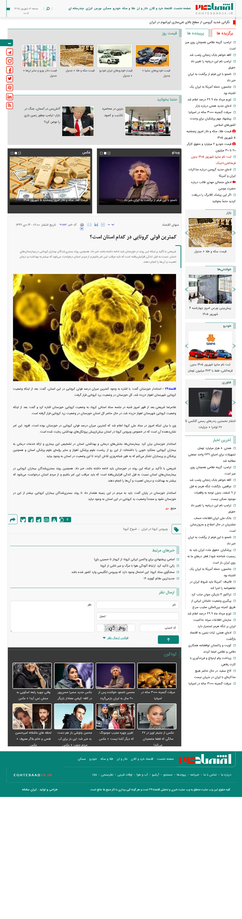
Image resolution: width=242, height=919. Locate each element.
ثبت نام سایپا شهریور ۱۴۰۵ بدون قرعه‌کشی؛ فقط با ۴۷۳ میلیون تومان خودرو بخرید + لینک (210, 371)
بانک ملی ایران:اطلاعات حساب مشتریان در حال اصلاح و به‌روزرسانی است (213, 525)
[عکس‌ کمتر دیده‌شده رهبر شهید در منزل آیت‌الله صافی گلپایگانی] (43, 181)
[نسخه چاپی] (82, 224)
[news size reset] (111, 224)
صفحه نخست (182, 8)
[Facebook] (31, 519)
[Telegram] (38, 519)
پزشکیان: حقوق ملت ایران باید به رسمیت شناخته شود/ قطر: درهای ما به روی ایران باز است (211, 556)
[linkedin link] (10, 97)
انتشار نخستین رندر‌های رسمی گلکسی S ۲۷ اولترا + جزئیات (210, 424)
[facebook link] (10, 70)
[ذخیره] (96, 224)
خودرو (117, 8)
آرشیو (155, 774)
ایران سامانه (29, 789)
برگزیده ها (225, 33)
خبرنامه (194, 774)
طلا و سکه (128, 8)
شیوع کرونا (130, 529)
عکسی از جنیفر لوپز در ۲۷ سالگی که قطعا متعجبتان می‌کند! (158, 739)
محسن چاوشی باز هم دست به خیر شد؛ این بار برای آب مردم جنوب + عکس (74, 739)
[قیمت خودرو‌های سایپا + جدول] (152, 56)
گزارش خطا (54, 519)
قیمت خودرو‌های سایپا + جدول (156, 73)
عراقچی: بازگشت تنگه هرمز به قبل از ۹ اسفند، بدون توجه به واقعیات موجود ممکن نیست (213, 493)
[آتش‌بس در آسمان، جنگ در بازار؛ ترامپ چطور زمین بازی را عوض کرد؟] (78, 121)
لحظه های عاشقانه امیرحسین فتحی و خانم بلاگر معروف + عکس (33, 739)
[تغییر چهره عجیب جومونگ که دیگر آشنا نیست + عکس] (115, 716)
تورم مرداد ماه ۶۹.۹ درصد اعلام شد (209, 99)
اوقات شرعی (124, 774)
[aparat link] (10, 88)
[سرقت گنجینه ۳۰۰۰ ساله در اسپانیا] (157, 676)
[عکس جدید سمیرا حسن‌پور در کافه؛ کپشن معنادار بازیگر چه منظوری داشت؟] (73, 676)
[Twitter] (23, 519)
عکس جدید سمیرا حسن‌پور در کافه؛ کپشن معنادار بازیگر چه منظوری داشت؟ (75, 698)
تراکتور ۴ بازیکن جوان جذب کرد (211, 594)
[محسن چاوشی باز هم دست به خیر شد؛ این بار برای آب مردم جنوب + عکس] (73, 716)
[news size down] (102, 224)
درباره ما (226, 774)
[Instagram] (46, 519)
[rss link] (10, 106)
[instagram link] (10, 61)
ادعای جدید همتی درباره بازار (213, 106)
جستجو (168, 774)
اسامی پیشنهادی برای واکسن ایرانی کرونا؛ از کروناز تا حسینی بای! (134, 559)
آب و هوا (142, 774)
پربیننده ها (195, 33)
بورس (97, 8)
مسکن (107, 8)
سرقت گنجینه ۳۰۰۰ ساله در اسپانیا (210, 112)
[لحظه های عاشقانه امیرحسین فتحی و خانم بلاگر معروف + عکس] (32, 716)
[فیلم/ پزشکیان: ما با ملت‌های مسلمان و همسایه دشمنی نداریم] (138, 181)
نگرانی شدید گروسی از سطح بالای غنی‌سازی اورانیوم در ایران (189, 22)
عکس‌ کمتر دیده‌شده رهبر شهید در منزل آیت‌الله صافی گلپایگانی (48, 197)
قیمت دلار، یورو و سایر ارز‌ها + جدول (40, 73)
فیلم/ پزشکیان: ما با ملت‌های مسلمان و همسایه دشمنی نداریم (141, 197)
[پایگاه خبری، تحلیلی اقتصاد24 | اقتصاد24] (207, 9)
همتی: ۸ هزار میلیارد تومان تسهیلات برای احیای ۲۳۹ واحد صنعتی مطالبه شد (212, 455)
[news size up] (81, 228)
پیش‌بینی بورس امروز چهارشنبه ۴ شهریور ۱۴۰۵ (210, 311)
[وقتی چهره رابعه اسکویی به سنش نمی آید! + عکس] (32, 676)
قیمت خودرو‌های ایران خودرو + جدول (115, 73)
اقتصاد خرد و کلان (160, 8)
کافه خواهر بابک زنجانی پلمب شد (210, 55)
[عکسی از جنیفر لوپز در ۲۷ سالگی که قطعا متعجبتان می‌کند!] (157, 716)
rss (94, 774)
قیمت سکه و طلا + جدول (80, 70)
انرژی (89, 8)
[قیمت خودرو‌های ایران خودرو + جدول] (114, 56)
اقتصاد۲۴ (170, 389)
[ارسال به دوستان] (89, 224)
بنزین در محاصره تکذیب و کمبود (112, 112)
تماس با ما (210, 774)
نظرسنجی (107, 774)
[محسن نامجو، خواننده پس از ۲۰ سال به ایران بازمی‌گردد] (115, 676)
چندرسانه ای (76, 8)
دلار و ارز (142, 8)
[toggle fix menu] (6, 42)
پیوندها (181, 774)
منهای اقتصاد (170, 225)
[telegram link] (10, 52)
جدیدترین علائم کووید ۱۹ (159, 578)
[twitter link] (10, 79)
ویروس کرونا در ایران (154, 529)
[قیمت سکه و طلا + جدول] (77, 56)
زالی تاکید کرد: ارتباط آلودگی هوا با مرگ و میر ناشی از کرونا (137, 565)
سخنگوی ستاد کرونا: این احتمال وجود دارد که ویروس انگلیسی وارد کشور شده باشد (123, 572)
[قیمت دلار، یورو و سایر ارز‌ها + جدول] (39, 56)
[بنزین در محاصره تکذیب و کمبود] (147, 121)
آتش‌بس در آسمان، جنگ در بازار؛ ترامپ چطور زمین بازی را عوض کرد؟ (42, 115)
